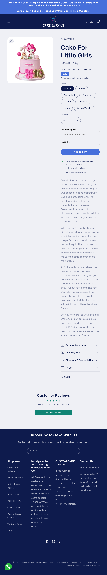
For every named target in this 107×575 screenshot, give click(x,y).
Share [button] (67, 377)
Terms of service (93, 562)
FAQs (10, 530)
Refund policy (62, 562)
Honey (81, 89)
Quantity (65, 115)
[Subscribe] (76, 451)
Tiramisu (82, 102)
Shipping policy (73, 565)
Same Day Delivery (12, 469)
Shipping (65, 78)
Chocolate (87, 95)
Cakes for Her (14, 507)
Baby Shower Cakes (13, 486)
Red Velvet (69, 95)
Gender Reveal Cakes (14, 516)
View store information (75, 173)
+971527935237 (89, 467)
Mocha (67, 102)
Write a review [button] (53, 412)
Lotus (67, 108)
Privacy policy (77, 562)
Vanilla (67, 89)
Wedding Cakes (15, 524)
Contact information (91, 565)
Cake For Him (14, 501)
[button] (9, 21)
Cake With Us (32, 562)
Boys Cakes (13, 494)
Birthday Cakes (15, 478)
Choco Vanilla (84, 108)
